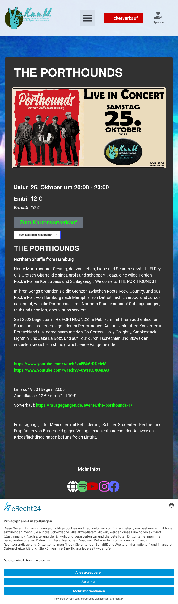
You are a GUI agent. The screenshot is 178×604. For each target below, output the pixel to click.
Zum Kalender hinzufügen (36, 235)
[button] (87, 18)
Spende (158, 22)
